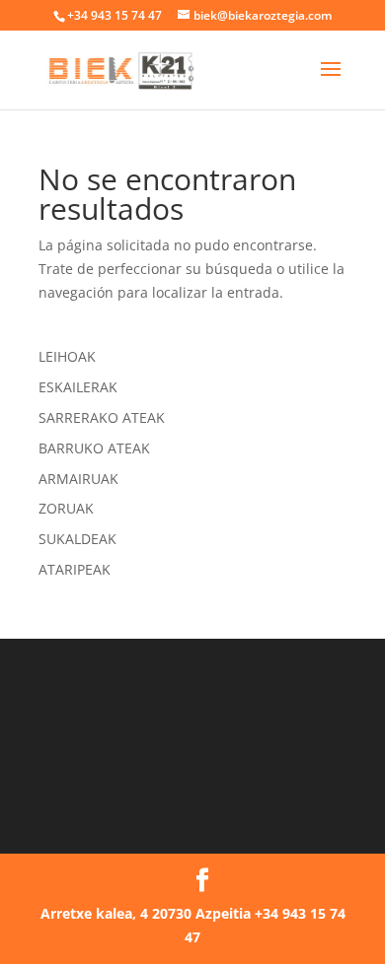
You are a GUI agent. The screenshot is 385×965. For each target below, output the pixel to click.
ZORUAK (66, 508)
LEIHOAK (67, 356)
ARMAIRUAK (78, 478)
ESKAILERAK (77, 387)
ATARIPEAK (74, 569)
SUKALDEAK (77, 538)
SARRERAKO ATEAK (101, 417)
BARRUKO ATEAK (94, 448)
